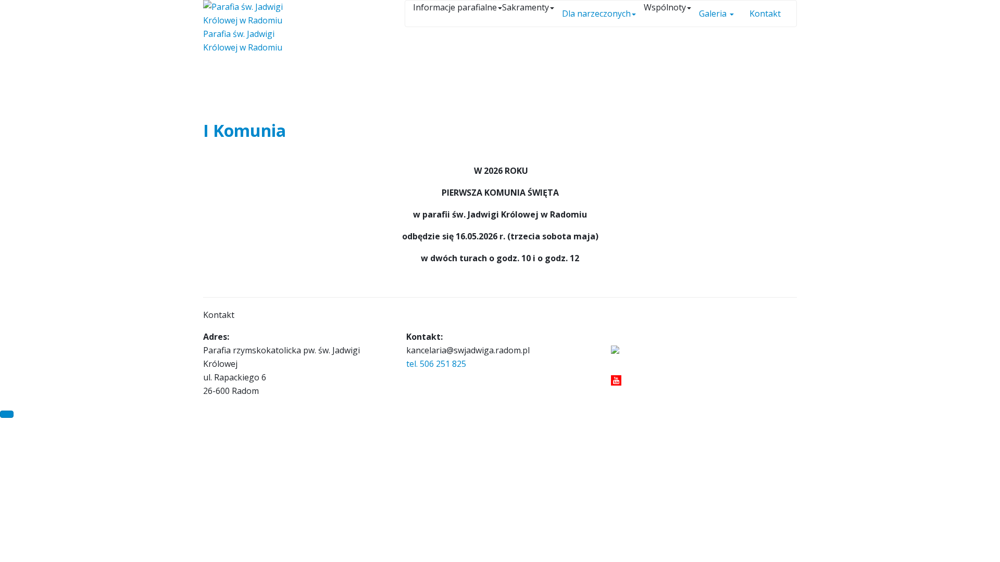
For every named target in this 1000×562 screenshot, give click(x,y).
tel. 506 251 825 (436, 363)
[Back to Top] (7, 414)
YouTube (638, 379)
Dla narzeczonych (596, 13)
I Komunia (244, 130)
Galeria (714, 13)
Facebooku (626, 366)
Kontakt (765, 13)
